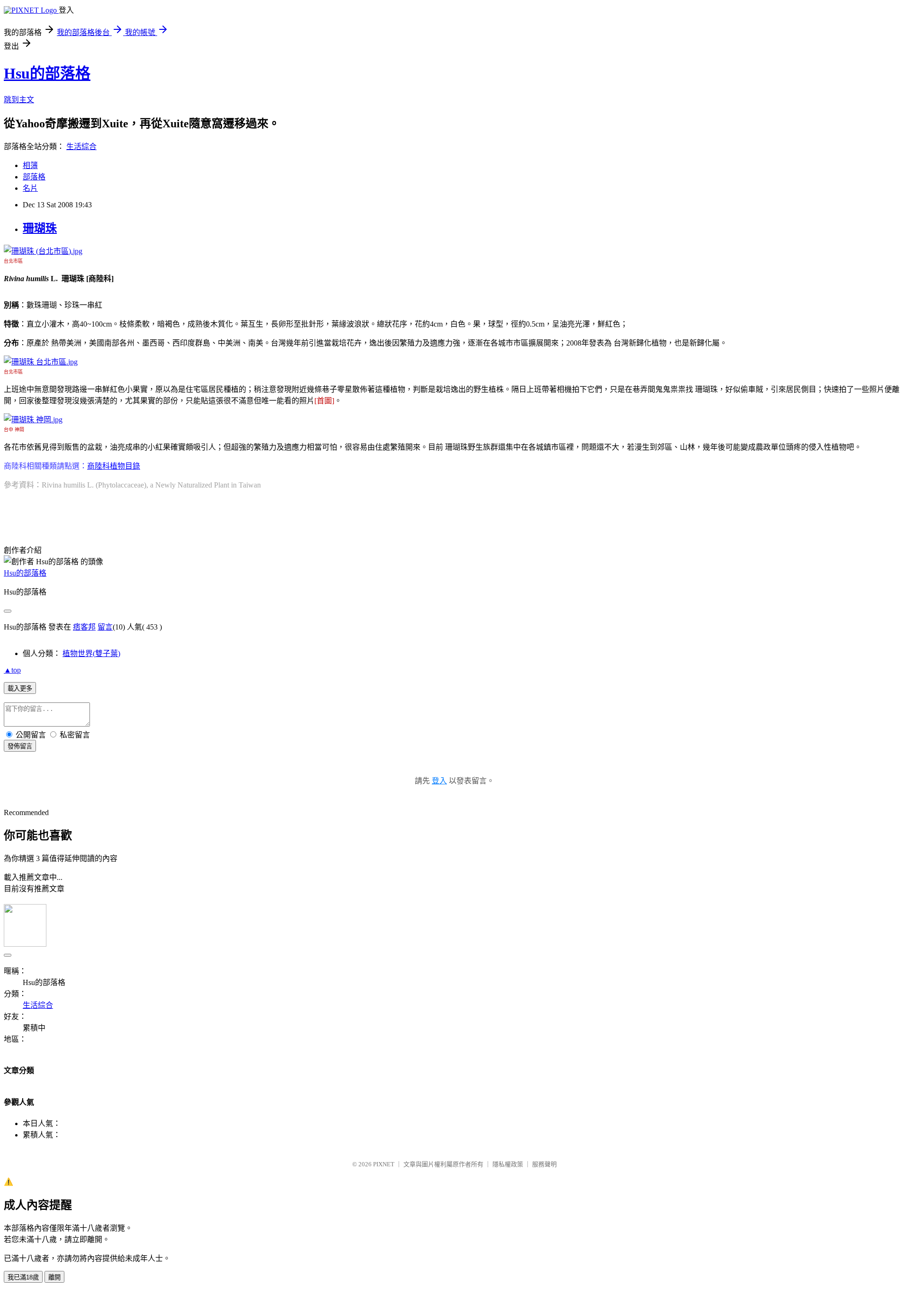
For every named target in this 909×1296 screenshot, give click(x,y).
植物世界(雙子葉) (91, 653)
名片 (30, 188)
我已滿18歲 (23, 1277)
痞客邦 (84, 627)
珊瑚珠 (40, 228)
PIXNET (383, 1164)
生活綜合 (81, 146)
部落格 (34, 177)
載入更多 (20, 688)
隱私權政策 (507, 1164)
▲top (12, 670)
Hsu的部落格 (47, 73)
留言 (105, 627)
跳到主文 (19, 100)
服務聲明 (544, 1164)
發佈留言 (20, 746)
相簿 (30, 165)
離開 (54, 1277)
